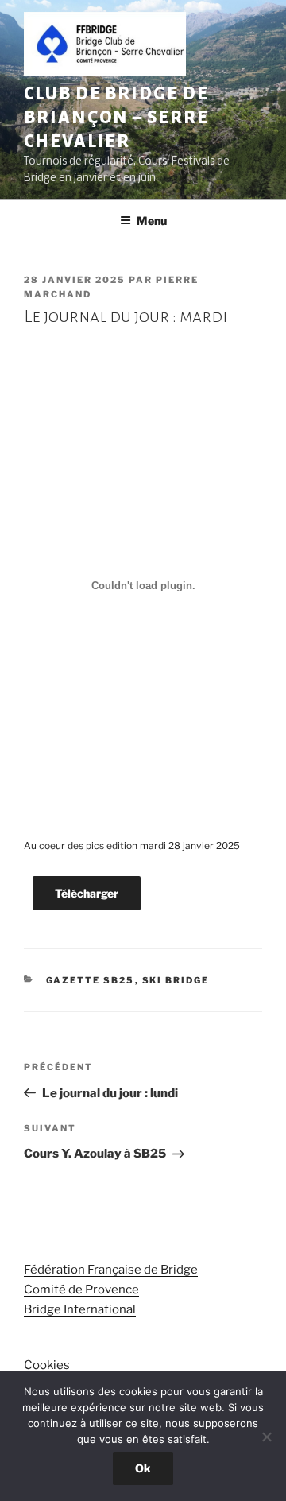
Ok (143, 1468)
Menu (152, 220)
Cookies (47, 1365)
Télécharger (86, 893)
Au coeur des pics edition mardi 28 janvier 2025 (132, 845)
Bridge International (80, 1309)
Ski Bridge (176, 980)
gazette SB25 (90, 980)
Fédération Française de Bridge (111, 1269)
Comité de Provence (81, 1289)
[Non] (266, 1437)
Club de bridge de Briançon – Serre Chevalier (116, 117)
